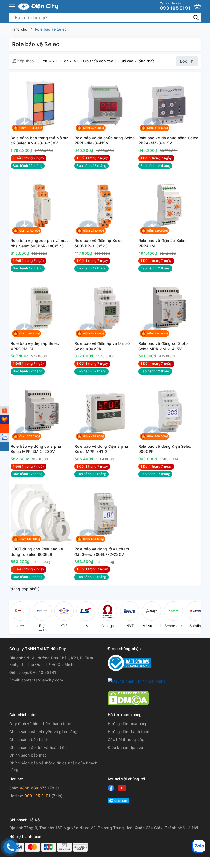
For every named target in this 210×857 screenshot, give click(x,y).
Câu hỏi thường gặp (126, 739)
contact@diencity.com (42, 680)
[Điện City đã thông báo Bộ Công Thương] (129, 662)
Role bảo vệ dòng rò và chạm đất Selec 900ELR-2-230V (101, 552)
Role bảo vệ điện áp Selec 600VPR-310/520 (98, 243)
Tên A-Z (48, 61)
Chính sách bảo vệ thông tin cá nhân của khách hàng (53, 766)
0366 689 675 (33, 787)
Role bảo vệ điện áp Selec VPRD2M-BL (35, 346)
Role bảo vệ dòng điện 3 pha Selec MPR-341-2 (101, 449)
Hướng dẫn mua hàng (128, 723)
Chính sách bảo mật (27, 755)
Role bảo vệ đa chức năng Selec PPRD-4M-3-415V (104, 140)
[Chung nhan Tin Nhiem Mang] (137, 680)
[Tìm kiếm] (195, 17)
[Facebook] (111, 788)
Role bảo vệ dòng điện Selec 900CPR (164, 449)
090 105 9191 (175, 6)
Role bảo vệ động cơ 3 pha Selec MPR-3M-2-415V (163, 346)
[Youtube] (122, 788)
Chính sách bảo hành (28, 739)
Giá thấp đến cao (98, 61)
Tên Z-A (69, 61)
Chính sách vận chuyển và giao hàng (43, 731)
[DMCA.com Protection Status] (128, 697)
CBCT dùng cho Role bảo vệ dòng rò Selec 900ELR (37, 552)
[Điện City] (38, 6)
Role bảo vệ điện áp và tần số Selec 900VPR (102, 346)
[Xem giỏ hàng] (197, 6)
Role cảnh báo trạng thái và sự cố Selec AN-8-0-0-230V (39, 140)
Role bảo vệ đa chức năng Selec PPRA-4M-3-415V (168, 140)
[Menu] (12, 6)
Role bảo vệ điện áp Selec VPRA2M (162, 243)
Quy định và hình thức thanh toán (40, 723)
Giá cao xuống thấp (137, 61)
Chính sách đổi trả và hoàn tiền (38, 747)
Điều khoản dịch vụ (125, 747)
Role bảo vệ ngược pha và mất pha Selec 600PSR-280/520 (39, 243)
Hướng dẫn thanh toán (128, 731)
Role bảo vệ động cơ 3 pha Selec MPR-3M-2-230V (36, 449)
